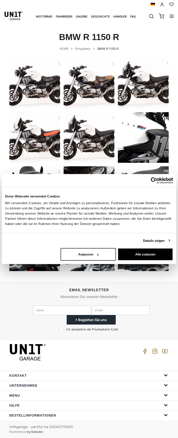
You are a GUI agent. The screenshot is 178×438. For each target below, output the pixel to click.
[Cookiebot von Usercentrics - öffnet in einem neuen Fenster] (154, 180)
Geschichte (100, 16)
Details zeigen (154, 240)
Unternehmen (23, 385)
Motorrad (44, 16)
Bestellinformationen (32, 415)
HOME (63, 48)
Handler (120, 16)
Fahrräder (64, 16)
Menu (14, 395)
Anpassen (85, 254)
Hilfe (14, 405)
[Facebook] (144, 352)
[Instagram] (154, 352)
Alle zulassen (145, 254)
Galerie (81, 16)
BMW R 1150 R (108, 48)
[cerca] (151, 17)
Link (114, 329)
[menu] (171, 17)
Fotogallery (83, 48)
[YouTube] (164, 352)
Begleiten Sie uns (92, 320)
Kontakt (18, 375)
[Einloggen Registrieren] (162, 4)
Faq (133, 16)
